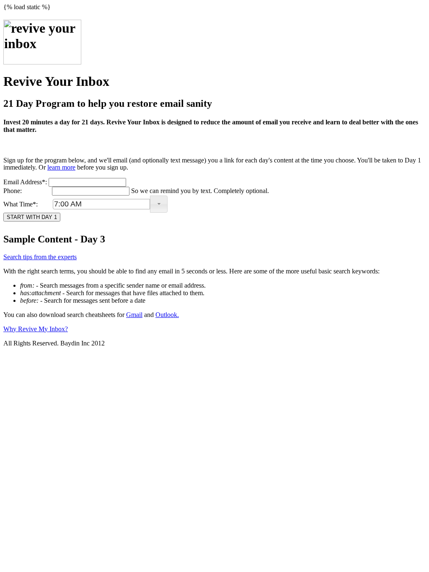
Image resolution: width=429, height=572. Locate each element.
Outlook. (167, 314)
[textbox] (101, 204)
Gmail (134, 314)
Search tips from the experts (40, 256)
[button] (159, 204)
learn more (61, 167)
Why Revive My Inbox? (35, 328)
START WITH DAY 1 (32, 217)
